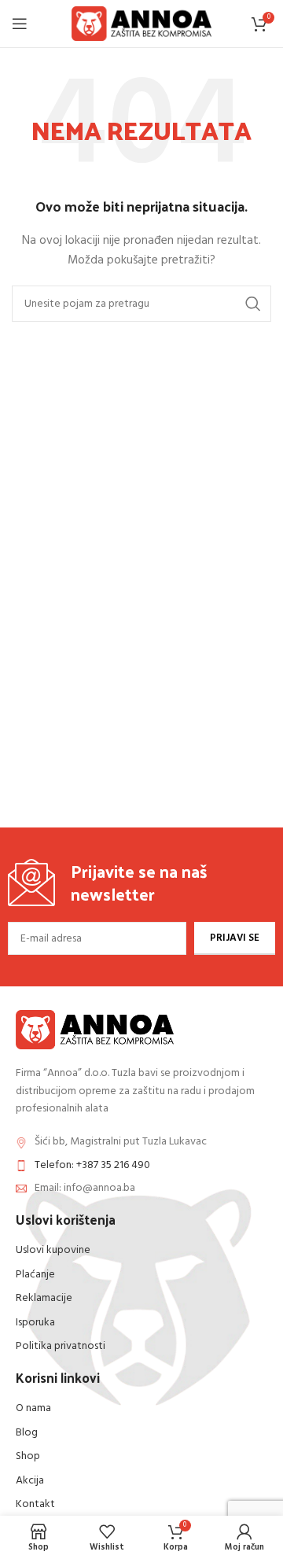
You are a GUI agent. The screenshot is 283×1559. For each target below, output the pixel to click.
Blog (27, 1433)
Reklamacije (44, 1298)
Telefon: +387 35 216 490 (92, 1165)
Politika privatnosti (60, 1346)
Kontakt (35, 1504)
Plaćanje (35, 1275)
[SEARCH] (253, 304)
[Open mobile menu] (19, 23)
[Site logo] (142, 24)
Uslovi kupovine (53, 1250)
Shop (28, 1456)
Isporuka (35, 1323)
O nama (33, 1408)
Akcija (30, 1481)
